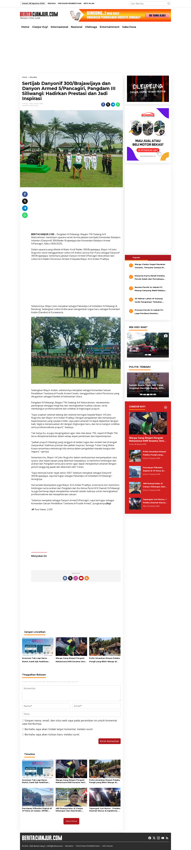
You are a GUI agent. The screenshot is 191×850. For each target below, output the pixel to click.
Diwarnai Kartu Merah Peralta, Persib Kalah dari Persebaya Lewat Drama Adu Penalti (150, 278)
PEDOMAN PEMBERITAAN (88, 846)
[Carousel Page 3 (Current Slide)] (148, 394)
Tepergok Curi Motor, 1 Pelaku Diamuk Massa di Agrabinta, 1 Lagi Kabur (104, 809)
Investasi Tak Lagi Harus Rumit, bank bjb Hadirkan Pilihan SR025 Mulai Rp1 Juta (36, 660)
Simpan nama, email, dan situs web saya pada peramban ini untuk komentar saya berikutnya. (69, 722)
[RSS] (86, 578)
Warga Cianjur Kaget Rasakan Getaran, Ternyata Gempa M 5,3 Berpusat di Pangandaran (150, 266)
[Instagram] (75, 578)
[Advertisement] (95, 51)
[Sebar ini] (103, 104)
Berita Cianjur (39, 846)
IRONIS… (134, 351)
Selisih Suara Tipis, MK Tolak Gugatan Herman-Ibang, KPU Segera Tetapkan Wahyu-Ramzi (146, 387)
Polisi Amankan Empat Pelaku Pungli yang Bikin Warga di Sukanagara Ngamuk (104, 660)
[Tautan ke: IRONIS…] (148, 345)
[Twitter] (70, 578)
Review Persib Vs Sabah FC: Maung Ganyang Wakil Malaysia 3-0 (151, 289)
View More (71, 821)
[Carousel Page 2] (144, 394)
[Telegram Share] (113, 104)
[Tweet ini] (108, 104)
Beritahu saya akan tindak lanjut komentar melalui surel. (59, 729)
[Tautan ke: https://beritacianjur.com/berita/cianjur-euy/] (165, 407)
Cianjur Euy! (34, 105)
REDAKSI (69, 846)
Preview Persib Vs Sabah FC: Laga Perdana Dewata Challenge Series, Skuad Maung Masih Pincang (151, 312)
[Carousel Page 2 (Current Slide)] (149, 355)
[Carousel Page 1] (146, 355)
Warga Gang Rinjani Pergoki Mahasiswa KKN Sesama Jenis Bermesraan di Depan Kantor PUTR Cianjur (71, 660)
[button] (168, 3)
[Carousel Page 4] (151, 394)
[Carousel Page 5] (154, 394)
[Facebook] (65, 578)
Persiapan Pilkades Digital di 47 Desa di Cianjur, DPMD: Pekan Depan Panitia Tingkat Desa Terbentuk (37, 809)
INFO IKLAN (107, 846)
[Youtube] (81, 578)
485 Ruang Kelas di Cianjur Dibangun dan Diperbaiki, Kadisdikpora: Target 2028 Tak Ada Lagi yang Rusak (69, 809)
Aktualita (25, 105)
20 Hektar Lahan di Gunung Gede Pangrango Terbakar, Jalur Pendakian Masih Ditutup (150, 301)
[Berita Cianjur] (39, 15)
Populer (136, 257)
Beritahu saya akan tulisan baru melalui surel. (52, 734)
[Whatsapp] (118, 104)
